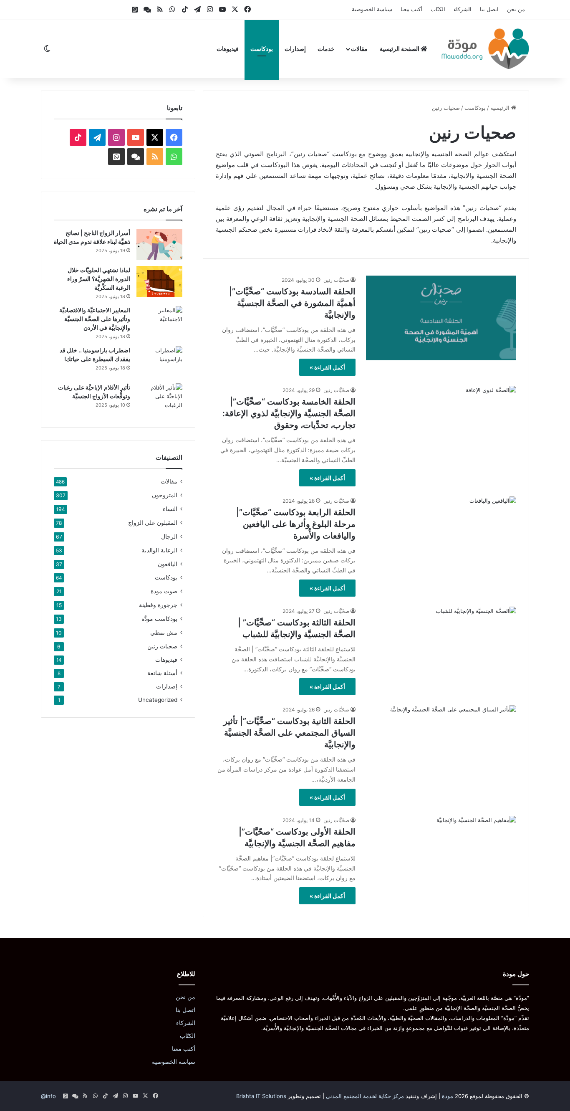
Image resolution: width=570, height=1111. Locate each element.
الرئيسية (500, 107)
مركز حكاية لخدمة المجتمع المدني (365, 1096)
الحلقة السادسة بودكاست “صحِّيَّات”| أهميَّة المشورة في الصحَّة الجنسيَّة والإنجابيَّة (292, 303)
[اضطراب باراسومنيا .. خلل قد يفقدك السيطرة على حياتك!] (159, 361)
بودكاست (261, 48)
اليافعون (167, 563)
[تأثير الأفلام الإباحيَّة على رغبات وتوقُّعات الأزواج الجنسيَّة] (159, 399)
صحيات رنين (162, 646)
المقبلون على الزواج (152, 522)
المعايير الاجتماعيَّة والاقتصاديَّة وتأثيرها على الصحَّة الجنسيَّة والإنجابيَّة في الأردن (94, 318)
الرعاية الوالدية (159, 550)
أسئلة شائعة (162, 673)
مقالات (359, 48)
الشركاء (463, 9)
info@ (48, 1096)
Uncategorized (157, 699)
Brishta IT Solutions (261, 1096)
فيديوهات (228, 48)
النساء (170, 508)
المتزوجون (164, 495)
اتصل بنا (489, 9)
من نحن (516, 9)
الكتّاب (438, 9)
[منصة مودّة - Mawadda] (485, 49)
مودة (447, 1096)
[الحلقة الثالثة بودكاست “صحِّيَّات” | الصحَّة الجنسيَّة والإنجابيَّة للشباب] (441, 649)
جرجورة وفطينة (158, 604)
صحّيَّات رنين (336, 280)
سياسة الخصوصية (372, 9)
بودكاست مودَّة (159, 618)
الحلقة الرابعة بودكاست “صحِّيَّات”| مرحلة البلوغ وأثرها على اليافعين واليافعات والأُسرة (296, 524)
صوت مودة (164, 591)
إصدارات (295, 48)
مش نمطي (163, 632)
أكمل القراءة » (327, 367)
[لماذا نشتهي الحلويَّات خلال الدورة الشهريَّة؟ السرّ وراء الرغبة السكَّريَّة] (159, 281)
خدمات (326, 48)
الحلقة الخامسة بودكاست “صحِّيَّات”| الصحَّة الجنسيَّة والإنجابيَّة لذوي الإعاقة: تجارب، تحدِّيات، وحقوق (289, 413)
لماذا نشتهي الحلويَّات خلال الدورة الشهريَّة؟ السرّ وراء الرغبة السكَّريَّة (98, 278)
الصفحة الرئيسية (400, 48)
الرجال (169, 536)
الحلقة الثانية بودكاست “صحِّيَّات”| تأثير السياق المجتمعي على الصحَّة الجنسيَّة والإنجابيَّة (289, 732)
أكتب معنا (411, 9)
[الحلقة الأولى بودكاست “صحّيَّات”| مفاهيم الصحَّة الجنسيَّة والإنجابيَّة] (441, 858)
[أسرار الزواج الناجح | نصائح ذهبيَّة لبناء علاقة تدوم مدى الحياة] (159, 244)
